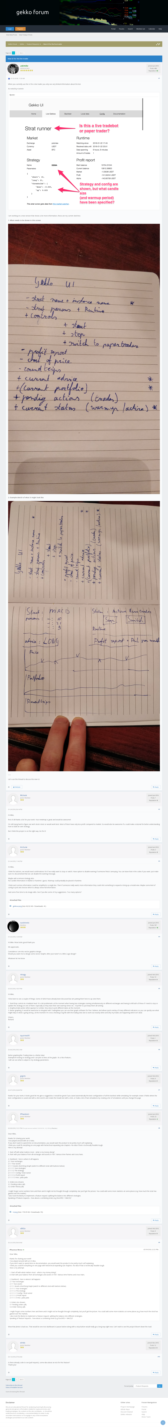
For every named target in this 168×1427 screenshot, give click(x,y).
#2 (159, 809)
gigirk (22, 1076)
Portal (113, 29)
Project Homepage (128, 1407)
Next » (22, 53)
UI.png (15, 1212)
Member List (140, 29)
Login (10, 29)
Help (160, 29)
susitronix (24, 922)
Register (20, 29)
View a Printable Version (14, 1387)
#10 (159, 1357)
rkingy (23, 974)
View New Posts (11, 35)
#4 (159, 936)
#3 (159, 861)
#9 (159, 1242)
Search (130, 29)
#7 (159, 1090)
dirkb (22, 1342)
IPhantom (24, 1114)
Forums (121, 29)
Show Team (146, 1417)
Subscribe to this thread (14, 1385)
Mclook (23, 795)
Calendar (152, 29)
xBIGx (22, 1228)
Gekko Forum (12, 44)
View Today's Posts (25, 35)
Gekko (22, 44)
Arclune (23, 847)
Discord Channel (127, 1412)
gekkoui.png (17, 906)
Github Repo (125, 1409)
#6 (159, 1049)
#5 (159, 988)
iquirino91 (25, 1035)
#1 (159, 78)
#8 (159, 1128)
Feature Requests (33, 44)
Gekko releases (126, 1414)
